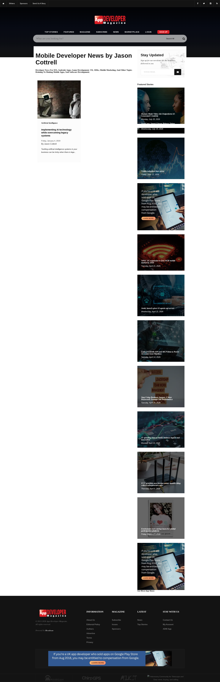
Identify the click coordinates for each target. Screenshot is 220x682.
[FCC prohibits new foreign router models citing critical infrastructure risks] (160, 472)
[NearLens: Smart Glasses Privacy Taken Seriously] (160, 130)
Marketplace (132, 32)
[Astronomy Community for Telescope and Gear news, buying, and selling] (165, 678)
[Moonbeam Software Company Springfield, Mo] (54, 678)
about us (90, 620)
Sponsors (116, 629)
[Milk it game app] (128, 678)
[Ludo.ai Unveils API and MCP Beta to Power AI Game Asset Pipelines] (160, 341)
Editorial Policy (93, 624)
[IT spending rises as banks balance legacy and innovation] (160, 429)
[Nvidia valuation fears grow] (160, 158)
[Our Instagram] (210, 3)
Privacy (89, 642)
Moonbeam (49, 630)
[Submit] (184, 38)
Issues (115, 624)
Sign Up (163, 32)
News (116, 32)
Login (148, 32)
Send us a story (39, 3)
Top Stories (51, 32)
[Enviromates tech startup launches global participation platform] (160, 518)
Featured (69, 32)
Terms (89, 638)
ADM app (167, 629)
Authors (90, 629)
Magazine (85, 32)
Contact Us (168, 620)
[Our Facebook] (197, 3)
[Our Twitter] (204, 3)
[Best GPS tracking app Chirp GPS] (91, 678)
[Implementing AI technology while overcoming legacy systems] (59, 99)
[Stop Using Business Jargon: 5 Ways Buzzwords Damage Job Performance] (160, 386)
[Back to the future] (3, 3)
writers (12, 3)
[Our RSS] (217, 3)
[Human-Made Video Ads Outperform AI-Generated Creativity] (160, 106)
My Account (168, 624)
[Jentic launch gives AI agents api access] (160, 295)
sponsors (24, 3)
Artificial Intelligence (49, 123)
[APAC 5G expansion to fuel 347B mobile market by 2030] (160, 252)
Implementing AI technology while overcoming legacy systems (56, 132)
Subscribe (101, 32)
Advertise (90, 633)
